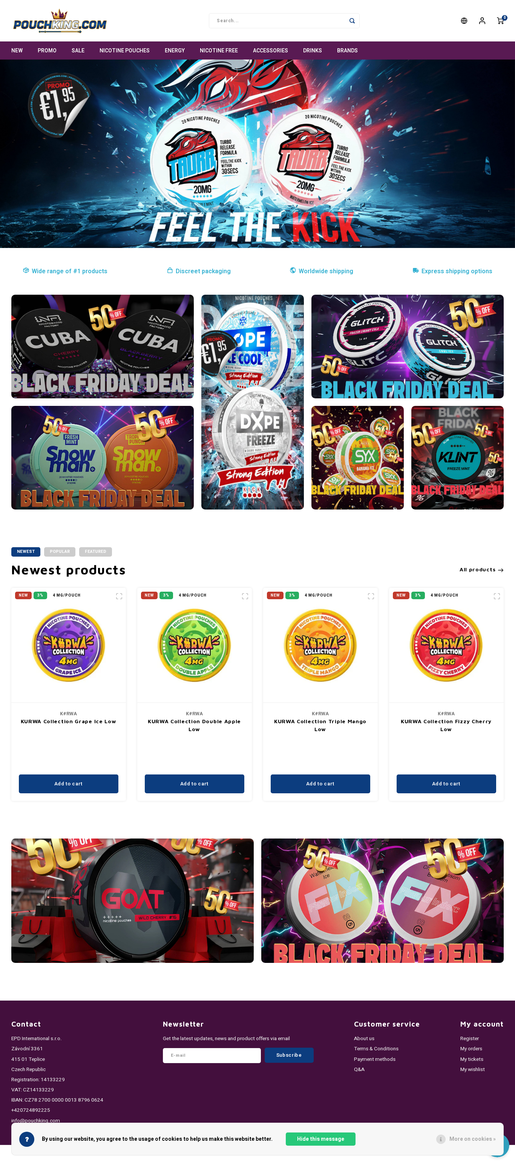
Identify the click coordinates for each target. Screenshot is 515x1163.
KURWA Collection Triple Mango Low (320, 725)
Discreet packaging (203, 271)
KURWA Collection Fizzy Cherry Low (446, 725)
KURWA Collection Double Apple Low (194, 725)
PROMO (47, 51)
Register (469, 1038)
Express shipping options (457, 271)
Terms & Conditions (376, 1049)
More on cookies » (472, 1139)
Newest (26, 551)
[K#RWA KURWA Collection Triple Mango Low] (320, 645)
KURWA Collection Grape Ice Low (68, 721)
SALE (78, 51)
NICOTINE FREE (219, 51)
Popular (60, 551)
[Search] (352, 20)
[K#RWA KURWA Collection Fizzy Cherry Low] (446, 645)
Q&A (359, 1069)
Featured (95, 551)
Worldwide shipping (326, 271)
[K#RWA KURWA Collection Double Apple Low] (194, 645)
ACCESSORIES (270, 51)
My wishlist (472, 1069)
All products (477, 569)
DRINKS (312, 51)
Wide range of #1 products (69, 271)
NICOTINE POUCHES (125, 51)
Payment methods (374, 1059)
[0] (500, 20)
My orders (471, 1049)
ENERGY (175, 51)
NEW (17, 51)
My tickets (471, 1059)
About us (364, 1038)
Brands (347, 51)
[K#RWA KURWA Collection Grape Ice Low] (68, 645)
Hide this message (320, 1139)
